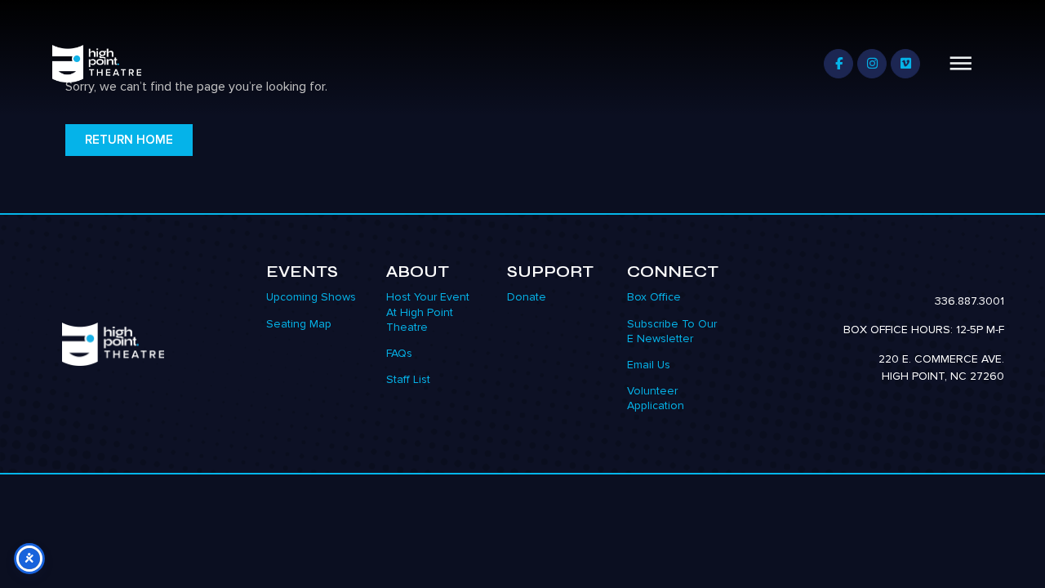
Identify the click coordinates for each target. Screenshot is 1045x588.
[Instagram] (872, 63)
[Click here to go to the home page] (113, 344)
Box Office (654, 297)
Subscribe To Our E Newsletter (672, 331)
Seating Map (298, 324)
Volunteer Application (655, 398)
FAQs (399, 353)
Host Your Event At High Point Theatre (427, 311)
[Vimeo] (905, 63)
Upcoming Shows (311, 297)
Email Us (648, 365)
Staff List (408, 379)
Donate (526, 297)
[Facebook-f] (838, 63)
